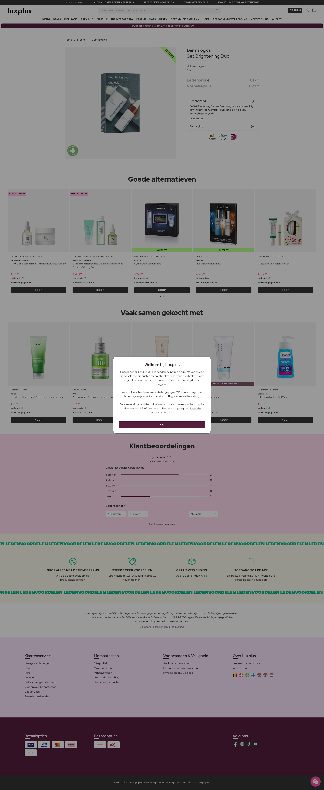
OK (162, 424)
